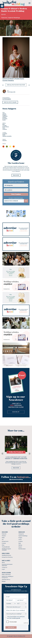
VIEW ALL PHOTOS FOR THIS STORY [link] (16, 84)
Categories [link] (21, 534)
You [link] (3, 539)
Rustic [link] (4, 120)
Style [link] (19, 543)
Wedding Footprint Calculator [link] (6, 549)
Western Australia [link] (6, 136)
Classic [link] (4, 113)
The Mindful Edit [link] (6, 547)
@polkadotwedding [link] (16, 479)
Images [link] (20, 537)
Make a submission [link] (6, 574)
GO (26, 201)
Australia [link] (4, 133)
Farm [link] (3, 128)
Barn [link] (3, 124)
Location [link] (20, 541)
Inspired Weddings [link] (14, 17)
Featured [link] (4, 17)
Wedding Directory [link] (6, 555)
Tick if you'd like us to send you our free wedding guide (16, 617)
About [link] (3, 562)
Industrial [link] (4, 116)
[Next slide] (29, 453)
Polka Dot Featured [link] (16, 452)
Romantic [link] (4, 118)
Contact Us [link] (4, 567)
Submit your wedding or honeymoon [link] (7, 577)
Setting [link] (20, 545)
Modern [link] (4, 117)
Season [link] (20, 547)
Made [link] (3, 537)
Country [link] (4, 125)
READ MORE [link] (16, 175)
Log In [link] (3, 569)
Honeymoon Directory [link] (7, 557)
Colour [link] (20, 539)
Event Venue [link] (5, 126)
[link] (2, 6)
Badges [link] (4, 581)
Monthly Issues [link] (21, 548)
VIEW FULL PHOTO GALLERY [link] (10, 102)
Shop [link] (3, 545)
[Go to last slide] (2, 453)
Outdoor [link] (4, 129)
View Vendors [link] (16, 194)
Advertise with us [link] (6, 579)
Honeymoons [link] (5, 541)
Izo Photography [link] (6, 99)
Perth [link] (3, 135)
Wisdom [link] (4, 535)
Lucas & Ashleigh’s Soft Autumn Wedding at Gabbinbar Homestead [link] (16, 457)
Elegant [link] (4, 115)
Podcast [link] (4, 543)
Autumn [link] (4, 140)
